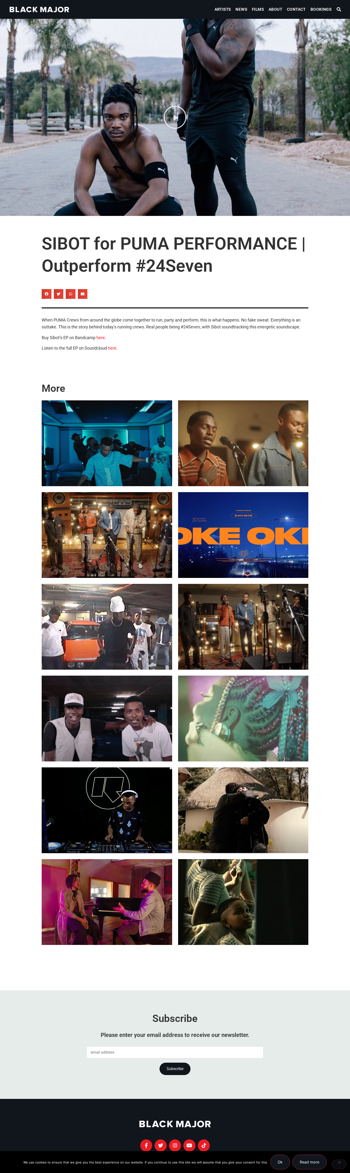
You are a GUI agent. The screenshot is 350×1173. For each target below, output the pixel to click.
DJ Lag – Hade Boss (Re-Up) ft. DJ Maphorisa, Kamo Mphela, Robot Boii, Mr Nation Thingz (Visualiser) (104, 627)
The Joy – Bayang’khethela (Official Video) (239, 458)
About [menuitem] (275, 9)
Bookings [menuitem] (320, 9)
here (100, 337)
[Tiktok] (204, 1145)
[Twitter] (160, 1145)
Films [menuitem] (258, 9)
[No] (339, 1164)
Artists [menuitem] (223, 9)
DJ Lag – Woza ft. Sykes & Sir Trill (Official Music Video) (105, 458)
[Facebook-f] (146, 1145)
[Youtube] (189, 1145)
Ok (280, 1162)
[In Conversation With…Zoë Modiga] (243, 810)
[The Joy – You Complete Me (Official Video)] (243, 627)
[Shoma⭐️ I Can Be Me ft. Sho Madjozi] (243, 718)
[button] (339, 9)
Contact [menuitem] (296, 9)
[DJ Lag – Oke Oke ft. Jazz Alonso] (243, 535)
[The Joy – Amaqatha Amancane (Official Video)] (107, 535)
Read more (309, 1162)
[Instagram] (175, 1145)
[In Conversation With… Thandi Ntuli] (107, 902)
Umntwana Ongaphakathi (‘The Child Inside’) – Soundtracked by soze (239, 917)
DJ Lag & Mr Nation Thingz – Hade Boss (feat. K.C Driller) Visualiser (106, 733)
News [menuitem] (241, 9)
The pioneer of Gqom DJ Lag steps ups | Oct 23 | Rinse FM (100, 825)
